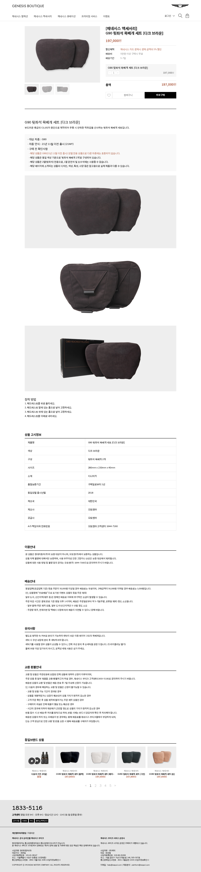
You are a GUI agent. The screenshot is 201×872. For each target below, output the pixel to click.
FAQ (31, 821)
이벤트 (106, 16)
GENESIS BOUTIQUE (28, 6)
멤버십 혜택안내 (41, 821)
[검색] (180, 16)
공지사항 (16, 821)
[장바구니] (187, 16)
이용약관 (31, 833)
